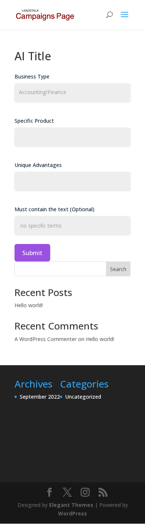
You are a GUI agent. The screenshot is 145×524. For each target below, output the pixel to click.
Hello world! (28, 305)
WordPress (72, 513)
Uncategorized (83, 396)
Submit (32, 253)
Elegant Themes (71, 504)
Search (118, 269)
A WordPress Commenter (45, 339)
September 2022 (40, 396)
